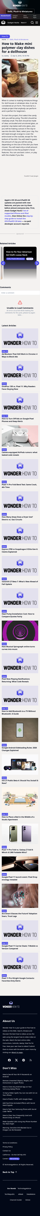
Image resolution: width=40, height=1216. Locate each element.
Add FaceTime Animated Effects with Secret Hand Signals (19, 1104)
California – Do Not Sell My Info (14, 1155)
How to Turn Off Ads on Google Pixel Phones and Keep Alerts (18, 420)
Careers (10, 1159)
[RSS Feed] (30, 1060)
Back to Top (8, 1172)
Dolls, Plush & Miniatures (20, 11)
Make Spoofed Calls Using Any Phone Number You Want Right (20, 1122)
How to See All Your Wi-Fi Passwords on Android (17, 1075)
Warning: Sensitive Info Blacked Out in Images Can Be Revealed (17, 1129)
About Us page (17, 1052)
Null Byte (34, 16)
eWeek (20, 1194)
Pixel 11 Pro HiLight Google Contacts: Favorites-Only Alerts (18, 979)
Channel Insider (16, 1200)
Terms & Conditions (10, 1143)
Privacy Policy (8, 1147)
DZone (27, 1200)
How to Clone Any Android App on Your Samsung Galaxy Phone (17, 1088)
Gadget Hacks (15, 16)
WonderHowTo (5, 16)
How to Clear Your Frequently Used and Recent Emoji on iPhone (17, 1116)
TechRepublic (10, 1194)
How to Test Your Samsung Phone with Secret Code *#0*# (19, 1110)
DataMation (31, 1194)
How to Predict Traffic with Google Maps (17, 1099)
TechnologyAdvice (24, 1188)
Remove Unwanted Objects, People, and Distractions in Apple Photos (17, 1082)
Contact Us (7, 1151)
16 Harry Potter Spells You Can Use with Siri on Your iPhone (20, 1094)
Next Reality (25, 16)
